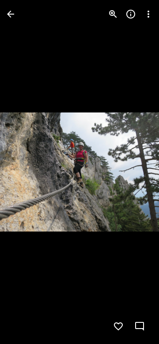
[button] (24, 172)
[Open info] (131, 14)
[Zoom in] (113, 14)
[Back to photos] (10, 14)
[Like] (118, 326)
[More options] (148, 14)
